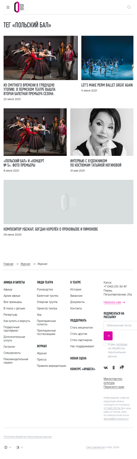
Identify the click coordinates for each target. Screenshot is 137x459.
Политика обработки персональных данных (28, 436)
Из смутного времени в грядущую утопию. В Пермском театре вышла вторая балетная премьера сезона (29, 89)
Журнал (42, 346)
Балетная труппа (47, 295)
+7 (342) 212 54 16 (113, 408)
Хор (39, 314)
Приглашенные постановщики (46, 332)
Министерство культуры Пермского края (114, 383)
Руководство (45, 289)
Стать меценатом (81, 327)
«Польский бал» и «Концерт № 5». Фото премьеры (24, 163)
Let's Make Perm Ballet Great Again (107, 85)
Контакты (76, 308)
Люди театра (45, 282)
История (75, 289)
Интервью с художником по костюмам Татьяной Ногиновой (95, 163)
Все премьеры (13, 302)
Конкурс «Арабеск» (82, 369)
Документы (77, 302)
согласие (121, 344)
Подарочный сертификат (11, 328)
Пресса (41, 359)
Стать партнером (81, 340)
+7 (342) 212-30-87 (115, 286)
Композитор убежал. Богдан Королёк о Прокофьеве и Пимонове (51, 229)
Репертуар (10, 314)
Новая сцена (78, 358)
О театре (75, 282)
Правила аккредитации (51, 365)
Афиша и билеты (14, 282)
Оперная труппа (47, 302)
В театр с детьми (14, 308)
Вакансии (76, 295)
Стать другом (78, 333)
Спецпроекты (12, 353)
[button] (8, 7)
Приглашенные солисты (46, 322)
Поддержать (78, 320)
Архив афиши (12, 295)
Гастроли (9, 346)
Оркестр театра (47, 308)
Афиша (8, 289)
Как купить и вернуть (17, 321)
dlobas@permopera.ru (116, 418)
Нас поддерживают (82, 346)
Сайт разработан (95, 447)
